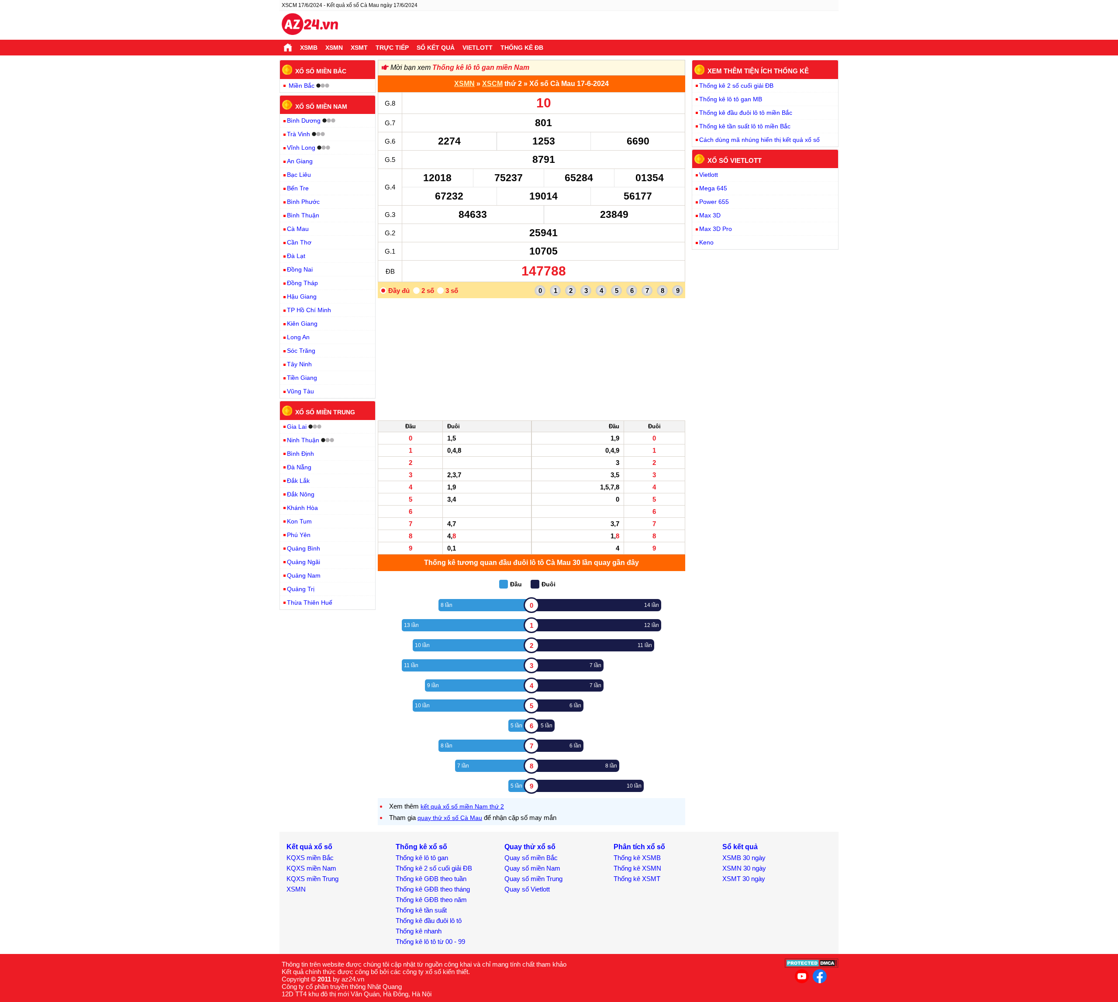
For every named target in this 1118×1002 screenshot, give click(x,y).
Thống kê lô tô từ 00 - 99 (430, 941)
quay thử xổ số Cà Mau (450, 817)
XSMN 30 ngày (744, 868)
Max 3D (710, 215)
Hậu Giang (302, 296)
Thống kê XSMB (637, 857)
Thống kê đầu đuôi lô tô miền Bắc (745, 112)
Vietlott (477, 47)
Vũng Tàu (300, 391)
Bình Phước (303, 201)
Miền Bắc (301, 85)
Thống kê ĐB (521, 47)
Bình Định (300, 453)
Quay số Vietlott (527, 889)
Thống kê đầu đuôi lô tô (429, 920)
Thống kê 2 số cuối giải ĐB (736, 85)
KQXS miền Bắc (310, 857)
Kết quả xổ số (309, 846)
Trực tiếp (392, 47)
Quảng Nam (304, 575)
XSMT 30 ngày (743, 878)
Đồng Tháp (302, 282)
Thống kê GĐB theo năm (431, 899)
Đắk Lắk (298, 480)
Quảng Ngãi (303, 561)
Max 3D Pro (715, 228)
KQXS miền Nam (311, 868)
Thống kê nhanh (419, 931)
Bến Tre (298, 188)
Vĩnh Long (301, 147)
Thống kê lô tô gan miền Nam (480, 67)
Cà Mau (298, 228)
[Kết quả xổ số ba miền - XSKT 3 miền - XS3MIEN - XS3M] (310, 25)
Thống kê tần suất (421, 910)
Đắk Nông (300, 494)
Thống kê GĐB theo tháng (433, 889)
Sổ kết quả (436, 47)
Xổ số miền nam (321, 106)
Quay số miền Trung (533, 878)
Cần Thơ (299, 242)
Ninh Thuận (303, 440)
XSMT (359, 47)
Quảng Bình (303, 548)
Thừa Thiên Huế (309, 602)
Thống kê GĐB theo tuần (431, 878)
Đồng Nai (300, 269)
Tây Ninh (299, 364)
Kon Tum (299, 521)
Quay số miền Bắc (531, 857)
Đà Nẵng (299, 467)
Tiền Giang (302, 377)
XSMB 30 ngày (744, 857)
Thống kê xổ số (421, 846)
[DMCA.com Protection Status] (811, 965)
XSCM (492, 83)
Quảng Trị (300, 588)
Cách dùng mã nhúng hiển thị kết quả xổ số (759, 139)
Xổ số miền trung (325, 412)
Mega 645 (713, 188)
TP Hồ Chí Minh (309, 309)
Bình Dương (304, 120)
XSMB (308, 47)
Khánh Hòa (302, 507)
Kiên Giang (302, 323)
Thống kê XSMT (637, 878)
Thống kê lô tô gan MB (730, 99)
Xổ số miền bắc (320, 71)
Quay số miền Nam (532, 868)
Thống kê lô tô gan (422, 857)
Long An (298, 337)
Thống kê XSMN (637, 868)
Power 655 (714, 201)
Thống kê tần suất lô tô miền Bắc (744, 126)
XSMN (334, 47)
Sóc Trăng (301, 350)
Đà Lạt (296, 255)
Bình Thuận (303, 215)
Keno (706, 242)
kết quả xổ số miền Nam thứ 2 (462, 806)
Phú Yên (299, 534)
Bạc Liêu (299, 174)
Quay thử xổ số (530, 846)
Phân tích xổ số (639, 846)
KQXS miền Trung (312, 878)
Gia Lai (297, 426)
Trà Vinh (298, 134)
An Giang (300, 161)
